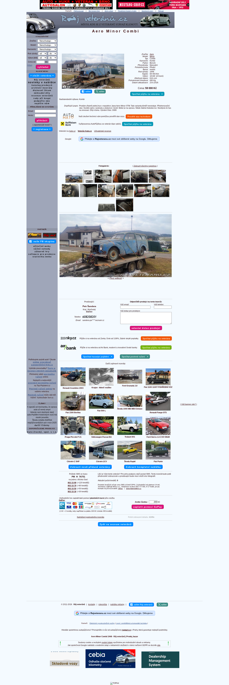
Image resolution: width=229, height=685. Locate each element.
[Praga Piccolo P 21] (73, 435)
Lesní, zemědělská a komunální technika (131, 623)
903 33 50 (72, 489)
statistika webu (42, 257)
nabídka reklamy (117, 604)
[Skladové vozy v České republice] (64, 667)
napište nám (42, 103)
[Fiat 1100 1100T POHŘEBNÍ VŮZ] (158, 385)
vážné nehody (42, 249)
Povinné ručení (36, 395)
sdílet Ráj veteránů (143, 604)
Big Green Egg (94, 11)
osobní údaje (107, 642)
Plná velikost (116, 278)
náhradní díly (42, 93)
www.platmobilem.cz (133, 488)
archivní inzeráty (42, 88)
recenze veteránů (42, 96)
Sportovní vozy (147, 11)
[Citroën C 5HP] (73, 459)
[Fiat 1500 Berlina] (73, 410)
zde (158, 645)
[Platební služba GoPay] (85, 509)
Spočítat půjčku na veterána (147, 94)
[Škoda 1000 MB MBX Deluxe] (130, 407)
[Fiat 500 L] (101, 408)
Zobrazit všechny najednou (145, 166)
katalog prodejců (42, 85)
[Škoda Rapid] (130, 459)
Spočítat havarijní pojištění (97, 356)
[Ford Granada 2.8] (130, 383)
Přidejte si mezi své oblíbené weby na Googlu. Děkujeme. (120, 139)
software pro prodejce (42, 254)
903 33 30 (72, 491)
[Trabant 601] (130, 435)
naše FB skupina (43, 241)
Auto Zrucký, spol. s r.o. (42, 432)
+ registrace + (42, 129)
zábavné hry (42, 251)
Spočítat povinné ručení (135, 356)
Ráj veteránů (42, 80)
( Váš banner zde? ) (188, 404)
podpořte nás (42, 101)
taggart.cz (126, 630)
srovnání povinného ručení (42, 383)
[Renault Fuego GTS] (158, 410)
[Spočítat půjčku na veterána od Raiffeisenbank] (68, 125)
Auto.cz (72, 131)
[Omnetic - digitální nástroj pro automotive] (160, 667)
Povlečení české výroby (127, 11)
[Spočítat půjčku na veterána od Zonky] (68, 339)
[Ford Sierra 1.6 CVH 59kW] (158, 435)
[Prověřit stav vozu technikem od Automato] (68, 118)
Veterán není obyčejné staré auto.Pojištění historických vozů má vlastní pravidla (42, 415)
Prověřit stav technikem (138, 116)
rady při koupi (42, 98)
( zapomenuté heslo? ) (42, 125)
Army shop (109, 11)
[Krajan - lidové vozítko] (101, 385)
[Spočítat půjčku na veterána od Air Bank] (68, 349)
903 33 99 (72, 483)
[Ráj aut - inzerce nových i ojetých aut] (49, 237)
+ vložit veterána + (42, 75)
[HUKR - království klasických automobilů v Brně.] (76, 9)
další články (42, 425)
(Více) (29, 65)
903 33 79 (72, 486)
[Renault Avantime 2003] (73, 386)
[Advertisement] (188, 59)
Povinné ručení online (40, 389)
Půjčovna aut (78, 11)
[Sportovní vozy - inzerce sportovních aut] (34, 237)
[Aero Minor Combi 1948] (116, 276)
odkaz (120, 488)
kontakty (91, 604)
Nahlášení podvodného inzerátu (90, 517)
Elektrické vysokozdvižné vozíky (102, 623)
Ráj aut (161, 11)
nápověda (102, 604)
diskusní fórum (42, 90)
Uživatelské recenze (102, 131)
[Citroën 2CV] (101, 459)
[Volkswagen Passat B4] (101, 435)
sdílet (87, 91)
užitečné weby (42, 246)
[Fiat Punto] (158, 459)
